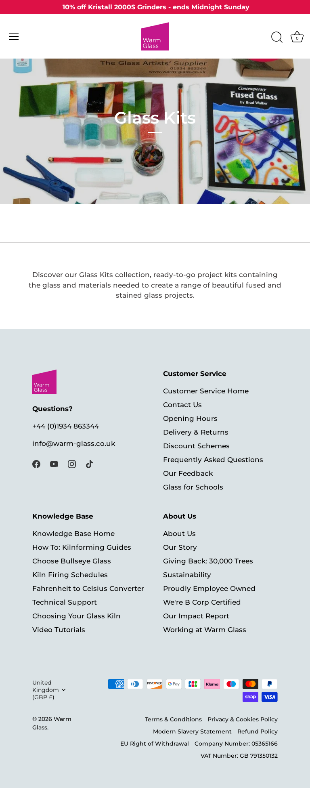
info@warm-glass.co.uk (73, 443)
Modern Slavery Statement (192, 731)
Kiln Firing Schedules (70, 575)
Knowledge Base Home (73, 534)
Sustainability (187, 575)
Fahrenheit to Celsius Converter (88, 588)
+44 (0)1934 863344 (65, 426)
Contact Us (182, 405)
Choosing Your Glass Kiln (76, 616)
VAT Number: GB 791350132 (239, 755)
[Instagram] (72, 463)
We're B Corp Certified (202, 602)
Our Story (180, 547)
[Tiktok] (90, 463)
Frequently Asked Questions (213, 460)
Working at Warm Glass (204, 630)
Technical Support (64, 602)
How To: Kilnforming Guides (81, 547)
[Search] (277, 37)
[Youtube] (54, 463)
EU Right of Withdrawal (154, 743)
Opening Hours (190, 418)
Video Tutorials (58, 630)
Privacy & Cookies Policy (242, 719)
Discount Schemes (196, 446)
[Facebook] (36, 463)
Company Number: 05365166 (236, 743)
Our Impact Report (196, 616)
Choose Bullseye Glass (71, 561)
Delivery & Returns (195, 432)
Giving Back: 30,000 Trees (208, 561)
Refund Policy (257, 731)
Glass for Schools (193, 487)
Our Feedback (188, 473)
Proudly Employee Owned (209, 588)
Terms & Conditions (173, 719)
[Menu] (14, 36)
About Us (179, 534)
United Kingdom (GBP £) (45, 690)
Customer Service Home (206, 391)
